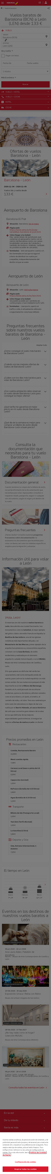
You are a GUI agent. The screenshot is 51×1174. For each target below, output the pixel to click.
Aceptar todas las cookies (25, 1169)
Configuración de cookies (25, 1162)
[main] (25, 1153)
